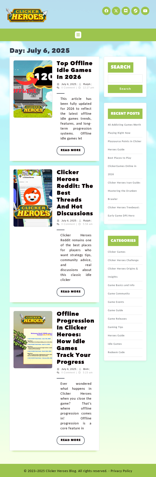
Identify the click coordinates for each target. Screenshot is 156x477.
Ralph (87, 84)
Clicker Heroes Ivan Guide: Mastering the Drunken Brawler (124, 191)
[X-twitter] (116, 11)
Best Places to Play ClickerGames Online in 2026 (122, 166)
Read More (73, 149)
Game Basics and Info (121, 285)
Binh (86, 369)
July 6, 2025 (68, 84)
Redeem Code (116, 352)
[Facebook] (106, 11)
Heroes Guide (116, 335)
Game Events (116, 302)
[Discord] (126, 11)
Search (121, 67)
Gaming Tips (115, 327)
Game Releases (117, 318)
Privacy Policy (121, 471)
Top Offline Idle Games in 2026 (75, 70)
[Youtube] (145, 11)
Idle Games (115, 344)
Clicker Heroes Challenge (123, 260)
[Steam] (135, 11)
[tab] (78, 34)
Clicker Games (116, 252)
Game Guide (115, 310)
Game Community (119, 293)
